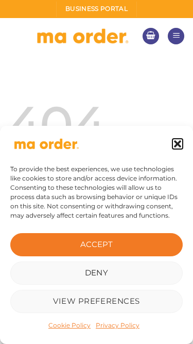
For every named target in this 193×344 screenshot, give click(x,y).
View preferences (96, 301)
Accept (96, 244)
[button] (177, 144)
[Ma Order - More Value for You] (82, 36)
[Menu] (176, 36)
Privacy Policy (117, 325)
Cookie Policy (69, 325)
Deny (97, 272)
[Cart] (151, 36)
